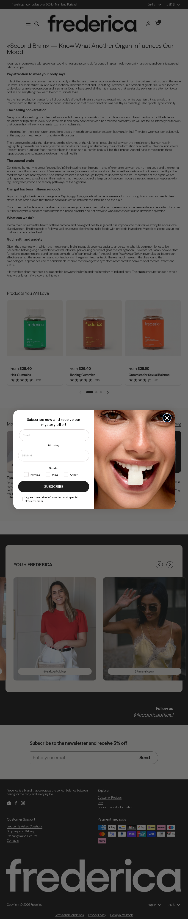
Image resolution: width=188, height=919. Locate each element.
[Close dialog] (167, 418)
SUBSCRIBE (54, 486)
